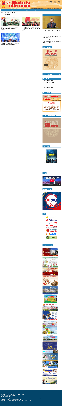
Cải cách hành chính (40, 10)
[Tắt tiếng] (57, 184)
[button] (59, 10)
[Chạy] (44, 184)
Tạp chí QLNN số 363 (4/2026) (48, 87)
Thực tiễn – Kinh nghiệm (24, 10)
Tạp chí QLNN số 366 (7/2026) (48, 82)
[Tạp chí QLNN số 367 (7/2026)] (52, 59)
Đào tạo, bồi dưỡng (32, 10)
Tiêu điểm (45, 14)
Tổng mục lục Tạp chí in (48, 74)
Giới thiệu (6, 10)
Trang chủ (3, 12)
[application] (52, 181)
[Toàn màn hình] (59, 184)
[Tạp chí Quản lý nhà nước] (31, 4)
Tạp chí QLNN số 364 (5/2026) (48, 85)
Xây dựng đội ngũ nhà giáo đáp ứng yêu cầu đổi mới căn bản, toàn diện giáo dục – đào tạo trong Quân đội (31, 28)
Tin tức (10, 10)
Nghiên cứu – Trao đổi (15, 10)
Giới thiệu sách (46, 146)
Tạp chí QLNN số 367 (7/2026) (51, 67)
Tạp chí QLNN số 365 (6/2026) (48, 84)
